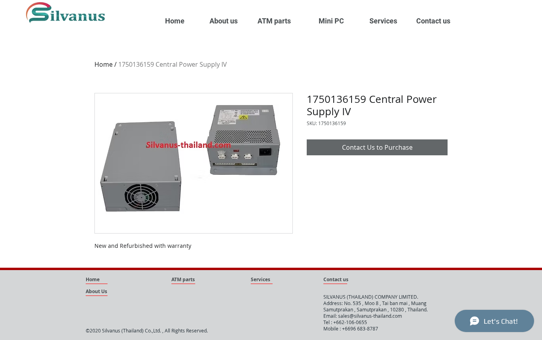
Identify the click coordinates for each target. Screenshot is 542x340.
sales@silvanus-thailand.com (370, 316)
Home (103, 64)
